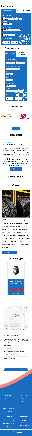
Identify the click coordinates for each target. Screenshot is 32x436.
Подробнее (16, 129)
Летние (12, 35)
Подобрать (6, 42)
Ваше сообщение (9, 358)
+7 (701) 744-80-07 (8, 420)
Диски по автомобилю (21, 53)
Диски (23, 402)
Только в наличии (10, 38)
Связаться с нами (15, 369)
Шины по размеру (8, 11)
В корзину (16, 290)
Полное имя (8, 345)
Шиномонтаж (8, 411)
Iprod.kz (19, 432)
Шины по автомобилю (23, 11)
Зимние (6, 35)
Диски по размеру (10, 54)
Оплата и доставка (8, 408)
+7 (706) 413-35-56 (8, 423)
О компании (8, 399)
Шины (23, 399)
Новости (8, 405)
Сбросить (14, 42)
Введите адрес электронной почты (14, 351)
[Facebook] (7, 427)
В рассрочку (16, 293)
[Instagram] (10, 427)
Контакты (8, 402)
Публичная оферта (24, 425)
